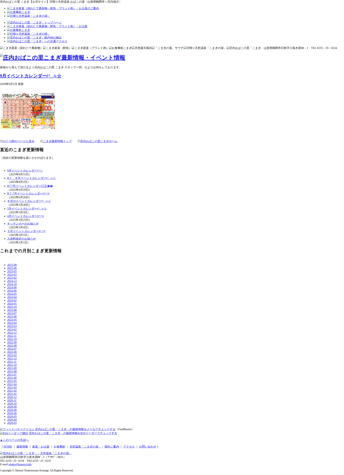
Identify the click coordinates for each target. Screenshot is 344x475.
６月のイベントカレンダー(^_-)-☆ (29, 201)
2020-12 (12, 397)
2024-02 (12, 300)
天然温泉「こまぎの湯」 (85, 446)
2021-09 (12, 368)
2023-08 (12, 310)
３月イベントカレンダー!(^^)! (26, 231)
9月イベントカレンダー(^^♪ (24, 170)
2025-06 (12, 268)
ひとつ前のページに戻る (18, 141)
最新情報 (22, 446)
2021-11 (11, 361)
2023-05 (12, 319)
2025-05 (12, 271)
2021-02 (12, 390)
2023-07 (12, 313)
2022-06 (12, 351)
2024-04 (12, 297)
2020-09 (12, 406)
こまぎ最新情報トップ (57, 141)
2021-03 (12, 387)
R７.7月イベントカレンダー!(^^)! (28, 193)
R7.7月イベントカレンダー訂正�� (30, 185)
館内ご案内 (112, 446)
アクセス (129, 446)
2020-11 (11, 400)
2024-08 (12, 287)
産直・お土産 (40, 446)
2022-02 (12, 355)
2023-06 (12, 316)
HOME (8, 446)
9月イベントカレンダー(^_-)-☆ (30, 75)
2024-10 (12, 284)
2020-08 (12, 410)
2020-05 (12, 416)
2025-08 (12, 264)
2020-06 (12, 413)
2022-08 (12, 345)
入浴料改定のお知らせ (21, 238)
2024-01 (12, 303)
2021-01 (12, 393)
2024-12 (12, 280)
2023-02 (12, 329)
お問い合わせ (147, 446)
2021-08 (12, 371)
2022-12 (12, 332)
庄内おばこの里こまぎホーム (99, 141)
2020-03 (12, 422)
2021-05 (12, 381)
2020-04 (12, 419)
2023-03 (12, 326)
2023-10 (12, 306)
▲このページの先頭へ (14, 439)
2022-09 (12, 342)
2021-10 (12, 364)
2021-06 (12, 377)
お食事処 (59, 446)
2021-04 (12, 384)
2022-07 (12, 348)
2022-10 (12, 339)
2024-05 (12, 293)
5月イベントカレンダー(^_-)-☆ (27, 208)
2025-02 (12, 277)
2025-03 (12, 274)
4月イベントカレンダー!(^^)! (25, 216)
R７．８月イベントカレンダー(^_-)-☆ (31, 178)
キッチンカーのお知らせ (23, 223)
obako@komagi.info (20, 464)
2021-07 (12, 374)
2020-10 (12, 403)
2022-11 (11, 335)
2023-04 (12, 322)
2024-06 (12, 290)
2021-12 (12, 358)
